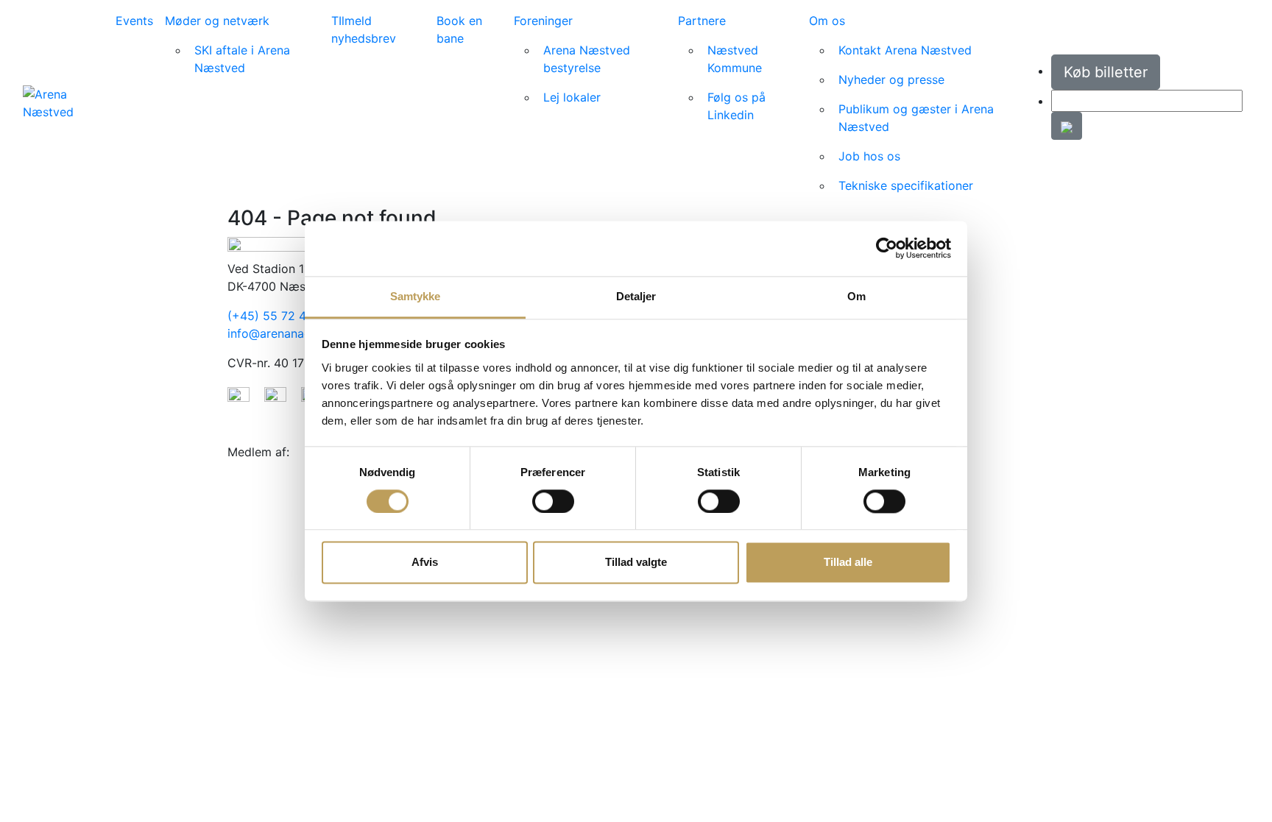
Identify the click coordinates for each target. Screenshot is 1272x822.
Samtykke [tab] (415, 296)
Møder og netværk (217, 20)
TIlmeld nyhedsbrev (363, 29)
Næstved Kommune (734, 59)
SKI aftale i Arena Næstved (242, 59)
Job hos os (869, 156)
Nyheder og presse (891, 79)
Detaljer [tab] (636, 296)
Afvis (424, 562)
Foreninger (543, 20)
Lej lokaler (572, 97)
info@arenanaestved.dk (292, 333)
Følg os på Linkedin (736, 106)
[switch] (553, 501)
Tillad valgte (636, 562)
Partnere (702, 20)
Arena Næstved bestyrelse (586, 59)
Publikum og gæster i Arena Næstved (916, 118)
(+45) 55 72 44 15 (278, 315)
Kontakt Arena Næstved (905, 50)
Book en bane (459, 29)
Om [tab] (856, 296)
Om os (827, 20)
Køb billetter (1106, 72)
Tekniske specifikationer (905, 185)
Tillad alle (848, 562)
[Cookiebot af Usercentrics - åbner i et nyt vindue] (886, 248)
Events (134, 20)
